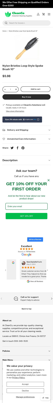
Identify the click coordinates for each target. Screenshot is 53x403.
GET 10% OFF (26, 216)
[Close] (49, 180)
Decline (25, 390)
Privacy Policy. (18, 377)
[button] (43, 14)
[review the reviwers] (11, 263)
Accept (25, 384)
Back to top (26, 309)
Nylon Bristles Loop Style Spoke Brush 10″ (23, 31)
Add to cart (35, 89)
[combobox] (26, 23)
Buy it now (26, 97)
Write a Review (35, 239)
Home (4, 31)
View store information (15, 111)
